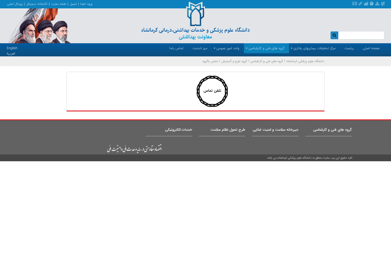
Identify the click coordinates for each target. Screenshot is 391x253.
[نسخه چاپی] (371, 4)
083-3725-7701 (215, 90)
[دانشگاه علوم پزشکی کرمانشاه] (195, 21)
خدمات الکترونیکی (178, 130)
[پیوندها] (360, 4)
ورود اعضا (86, 3)
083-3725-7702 (215, 93)
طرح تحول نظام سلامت (227, 130)
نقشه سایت (58, 3)
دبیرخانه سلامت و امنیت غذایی (275, 130)
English (12, 48)
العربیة (11, 53)
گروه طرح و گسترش (234, 61)
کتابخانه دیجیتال (37, 3)
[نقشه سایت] (377, 4)
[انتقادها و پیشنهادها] (383, 4)
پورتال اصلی (15, 3)
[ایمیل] (355, 4)
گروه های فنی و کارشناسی (266, 61)
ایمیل (73, 3)
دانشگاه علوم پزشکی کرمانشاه (305, 61)
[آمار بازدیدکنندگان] (366, 4)
